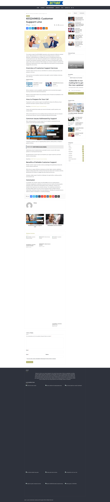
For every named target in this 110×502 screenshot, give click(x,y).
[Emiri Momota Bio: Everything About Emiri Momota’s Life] (71, 19)
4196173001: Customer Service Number (39, 159)
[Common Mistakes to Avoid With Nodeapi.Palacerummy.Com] (55, 390)
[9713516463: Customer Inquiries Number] (31, 240)
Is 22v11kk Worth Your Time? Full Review (78, 118)
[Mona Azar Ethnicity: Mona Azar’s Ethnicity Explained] (71, 30)
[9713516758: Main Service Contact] (49, 84)
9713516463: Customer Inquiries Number (30, 245)
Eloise (35, 203)
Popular (69, 13)
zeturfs (70, 147)
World (70, 149)
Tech (62, 7)
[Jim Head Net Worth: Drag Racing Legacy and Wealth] (71, 24)
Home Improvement (50, 7)
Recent (75, 13)
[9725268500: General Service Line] (29, 84)
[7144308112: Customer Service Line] (58, 279)
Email (27, 354)
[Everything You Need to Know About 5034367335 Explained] (55, 488)
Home (38, 7)
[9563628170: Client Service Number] (45, 239)
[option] (76, 62)
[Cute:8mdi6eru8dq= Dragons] (71, 129)
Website (47, 354)
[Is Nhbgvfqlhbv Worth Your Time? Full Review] (74, 477)
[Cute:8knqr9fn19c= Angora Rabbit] (71, 124)
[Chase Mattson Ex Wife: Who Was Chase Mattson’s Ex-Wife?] (71, 37)
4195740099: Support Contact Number (39, 106)
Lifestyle (58, 7)
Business (42, 7)
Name (27, 350)
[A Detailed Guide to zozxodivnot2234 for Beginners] (35, 488)
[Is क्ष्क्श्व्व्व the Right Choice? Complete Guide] (74, 428)
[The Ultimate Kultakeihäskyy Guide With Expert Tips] (35, 477)
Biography (71, 151)
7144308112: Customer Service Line (57, 324)
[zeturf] (55, 3)
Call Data (31, 13)
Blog (69, 146)
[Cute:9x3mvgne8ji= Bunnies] (71, 135)
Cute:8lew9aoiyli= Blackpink (75, 113)
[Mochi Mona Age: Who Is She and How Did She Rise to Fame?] (71, 43)
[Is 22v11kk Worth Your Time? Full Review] (71, 119)
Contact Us (67, 7)
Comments (82, 13)
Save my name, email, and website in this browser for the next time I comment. (41, 358)
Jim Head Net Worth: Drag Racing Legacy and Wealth (79, 24)
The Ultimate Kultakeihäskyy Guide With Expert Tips (76, 66)
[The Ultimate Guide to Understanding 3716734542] (74, 488)
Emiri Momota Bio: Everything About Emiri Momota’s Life (79, 18)
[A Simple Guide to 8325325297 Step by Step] (55, 477)
